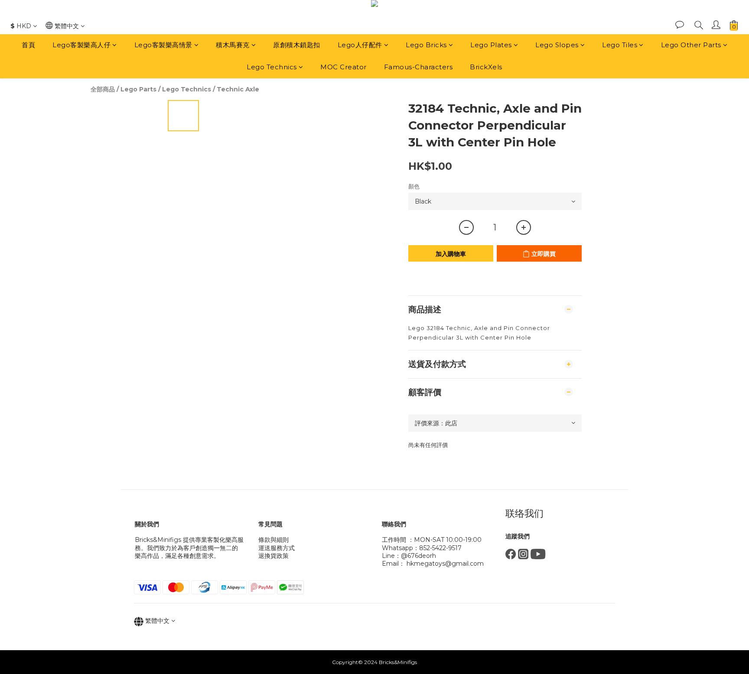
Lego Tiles (619, 45)
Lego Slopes (557, 45)
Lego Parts (138, 89)
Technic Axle (238, 89)
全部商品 (103, 89)
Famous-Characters (418, 67)
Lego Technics (272, 67)
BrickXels (486, 67)
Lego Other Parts (691, 45)
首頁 (28, 45)
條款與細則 (273, 540)
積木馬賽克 (233, 45)
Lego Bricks (426, 45)
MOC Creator (343, 67)
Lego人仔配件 (360, 45)
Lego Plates (491, 45)
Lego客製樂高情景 (163, 45)
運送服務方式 (276, 548)
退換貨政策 (273, 556)
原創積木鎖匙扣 (296, 45)
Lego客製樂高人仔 (81, 45)
